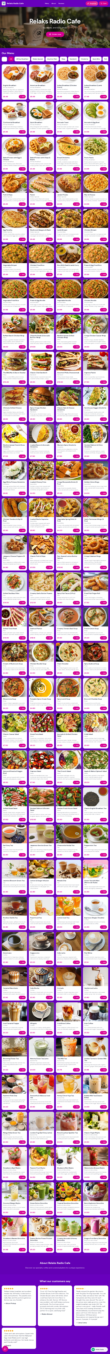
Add (23, 97)
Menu (47, 3)
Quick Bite (96, 59)
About (53, 3)
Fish (105, 59)
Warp (63, 59)
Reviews (61, 3)
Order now (56, 34)
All (11, 59)
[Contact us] (5, 1349)
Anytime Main (52, 59)
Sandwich (73, 59)
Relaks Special (38, 59)
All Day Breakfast (22, 59)
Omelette (84, 59)
